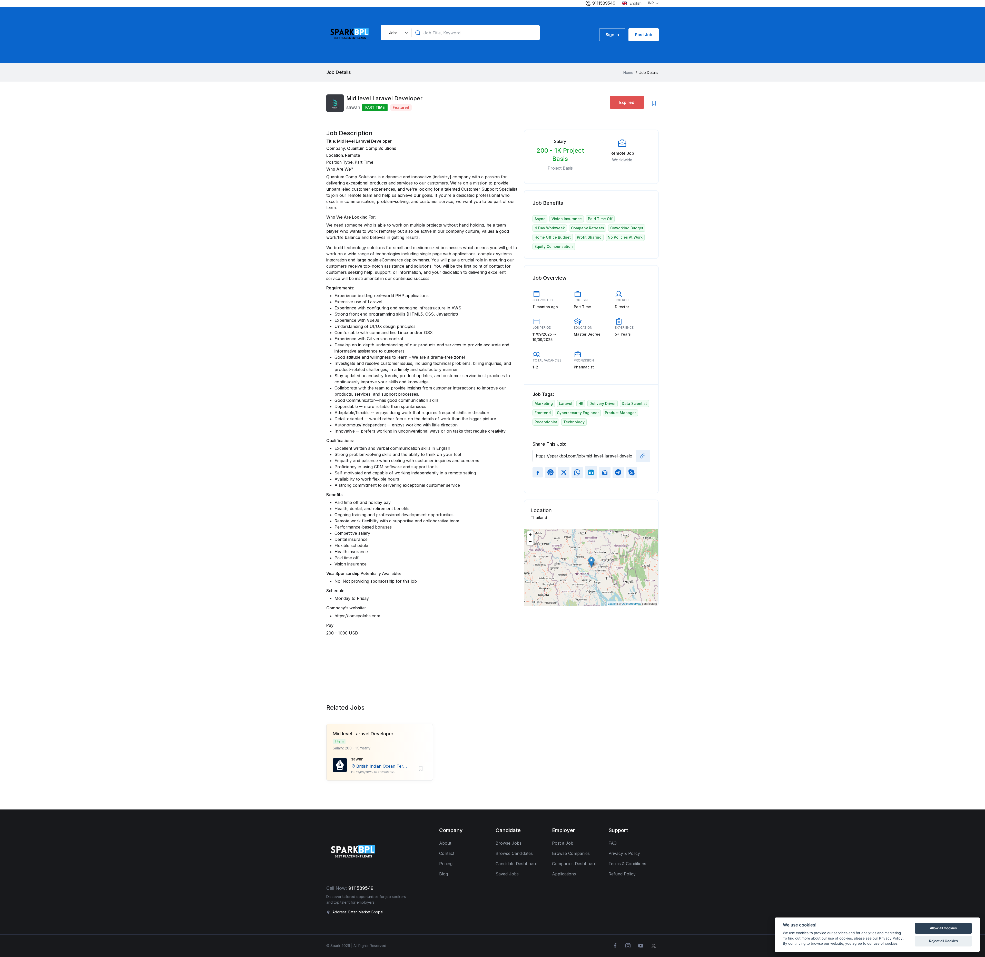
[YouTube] (641, 946)
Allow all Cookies (943, 928)
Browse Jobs (508, 843)
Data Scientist (634, 403)
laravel (565, 403)
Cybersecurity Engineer (578, 413)
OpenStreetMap (631, 603)
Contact (446, 853)
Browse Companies (571, 853)
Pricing (445, 863)
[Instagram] (628, 946)
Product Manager (620, 413)
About (445, 843)
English (635, 3)
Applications (564, 873)
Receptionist (546, 422)
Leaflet (612, 603)
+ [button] (530, 534)
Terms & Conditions (627, 863)
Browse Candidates (514, 853)
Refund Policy (622, 873)
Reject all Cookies (943, 941)
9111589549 (603, 3)
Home (628, 72)
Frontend (543, 413)
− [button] (530, 541)
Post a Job (562, 843)
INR (651, 3)
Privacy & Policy (624, 853)
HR (580, 403)
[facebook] (615, 946)
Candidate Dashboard (516, 863)
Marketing (544, 403)
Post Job (643, 34)
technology (574, 422)
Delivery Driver (602, 403)
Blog (443, 873)
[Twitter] (653, 946)
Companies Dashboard (574, 863)
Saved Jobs (507, 873)
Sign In (612, 34)
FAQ (612, 843)
